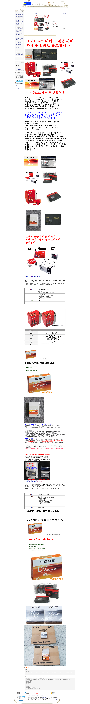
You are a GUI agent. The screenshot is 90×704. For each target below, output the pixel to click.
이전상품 (36, 13)
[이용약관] (32, 695)
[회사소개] (29, 695)
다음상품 (64, 13)
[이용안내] (41, 695)
